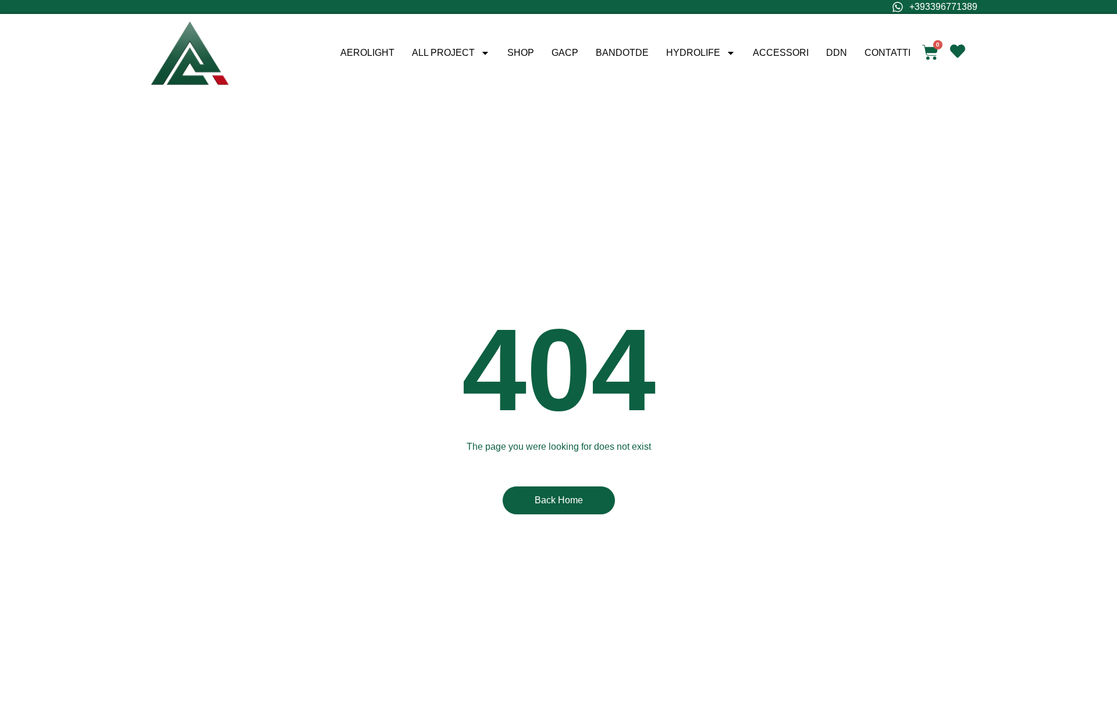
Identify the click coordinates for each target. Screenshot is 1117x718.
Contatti (887, 53)
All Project (443, 53)
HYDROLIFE (693, 53)
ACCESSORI (781, 53)
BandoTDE (622, 53)
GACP (565, 53)
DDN (836, 53)
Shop (520, 53)
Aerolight (367, 53)
